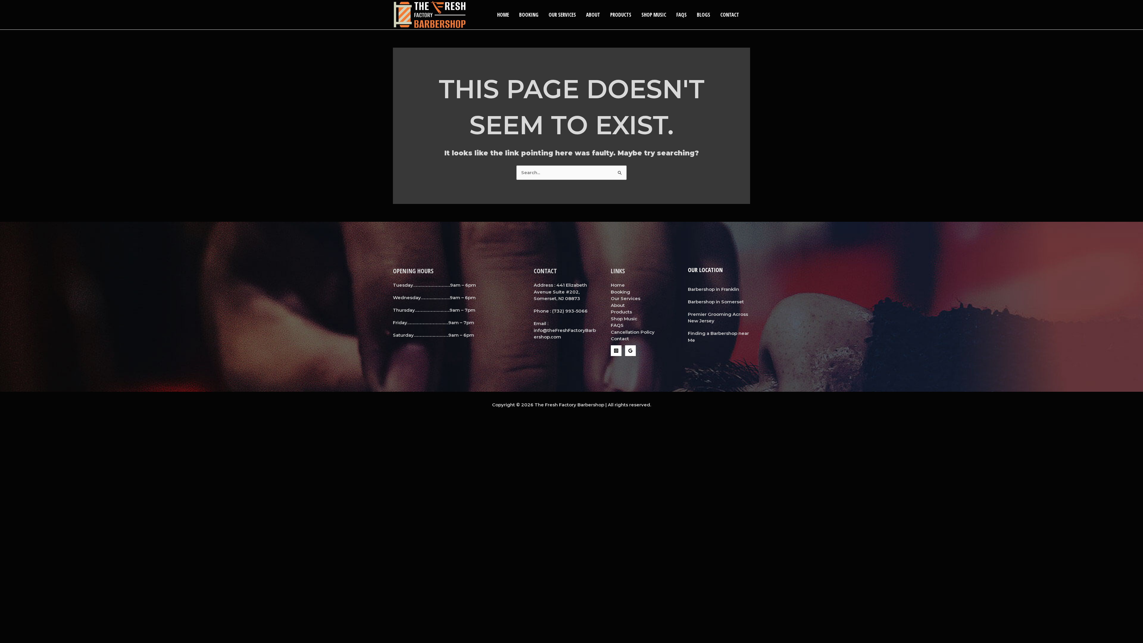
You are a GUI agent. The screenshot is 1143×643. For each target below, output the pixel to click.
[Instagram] (616, 350)
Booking (528, 14)
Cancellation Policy (633, 332)
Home (503, 14)
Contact (729, 14)
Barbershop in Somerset (716, 302)
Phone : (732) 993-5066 (561, 311)
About (593, 14)
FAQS (681, 14)
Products (620, 14)
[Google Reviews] (630, 350)
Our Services (562, 14)
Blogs (703, 14)
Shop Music (653, 14)
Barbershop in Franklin (713, 289)
